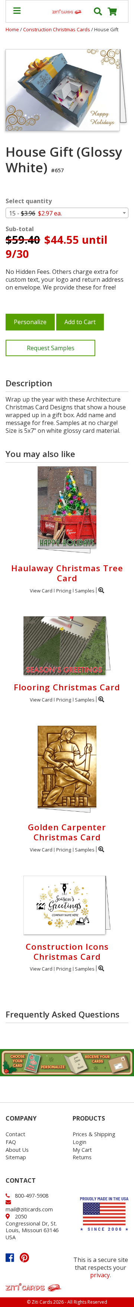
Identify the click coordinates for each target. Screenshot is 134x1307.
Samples (85, 590)
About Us (17, 1149)
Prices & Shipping (94, 1134)
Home (12, 29)
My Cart (82, 1149)
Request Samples (50, 348)
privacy (100, 1275)
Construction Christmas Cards (57, 29)
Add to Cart (80, 322)
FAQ (11, 1141)
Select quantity (29, 201)
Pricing (63, 590)
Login (79, 1141)
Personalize (30, 322)
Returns (82, 1157)
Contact (15, 1134)
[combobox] (67, 213)
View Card (41, 590)
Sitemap (16, 1157)
